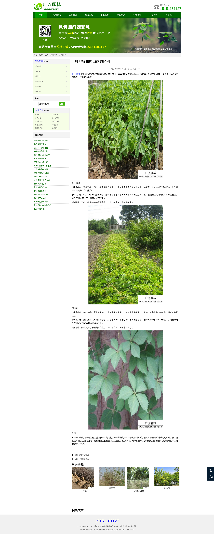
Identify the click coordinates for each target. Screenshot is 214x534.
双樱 (85, 491)
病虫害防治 (39, 81)
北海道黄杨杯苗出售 (42, 173)
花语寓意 (38, 86)
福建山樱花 (139, 491)
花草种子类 (38, 128)
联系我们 (170, 15)
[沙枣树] (112, 476)
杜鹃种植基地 (39, 209)
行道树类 (38, 118)
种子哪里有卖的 (40, 191)
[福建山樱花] (139, 478)
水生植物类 (38, 125)
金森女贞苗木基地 (41, 151)
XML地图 (89, 530)
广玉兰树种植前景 (41, 169)
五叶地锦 (76, 74)
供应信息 (121, 15)
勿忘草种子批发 (40, 144)
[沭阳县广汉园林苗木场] (64, 6)
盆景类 (37, 115)
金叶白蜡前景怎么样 (42, 155)
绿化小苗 (55, 125)
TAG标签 (95, 530)
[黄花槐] (166, 476)
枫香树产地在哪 (40, 184)
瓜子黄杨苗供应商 (41, 140)
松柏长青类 (55, 121)
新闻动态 (39, 61)
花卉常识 (38, 91)
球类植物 (55, 128)
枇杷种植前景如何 (41, 187)
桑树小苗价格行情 (41, 194)
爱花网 (116, 530)
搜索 (61, 104)
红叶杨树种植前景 (41, 202)
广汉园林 (153, 15)
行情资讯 (137, 15)
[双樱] (84, 478)
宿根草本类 (38, 121)
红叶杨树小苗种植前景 (42, 205)
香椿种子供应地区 (41, 176)
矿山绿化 (105, 15)
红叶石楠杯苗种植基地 (42, 166)
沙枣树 (112, 488)
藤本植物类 (55, 118)
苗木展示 (57, 15)
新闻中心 (62, 55)
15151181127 (170, 9)
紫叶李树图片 (84, 455)
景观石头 (89, 15)
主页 (41, 15)
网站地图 (83, 530)
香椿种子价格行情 (41, 148)
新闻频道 (73, 15)
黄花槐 (167, 488)
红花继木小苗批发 (41, 162)
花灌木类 (55, 115)
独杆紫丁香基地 (40, 198)
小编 (129, 69)
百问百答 (38, 71)
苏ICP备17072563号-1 (126, 530)
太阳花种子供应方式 (42, 180)
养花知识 (38, 76)
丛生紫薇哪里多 (40, 158)
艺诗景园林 (110, 530)
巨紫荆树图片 (84, 459)
